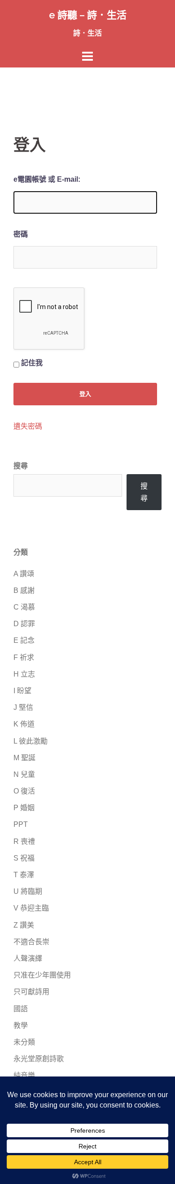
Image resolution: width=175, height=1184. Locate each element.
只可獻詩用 (31, 992)
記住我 (32, 363)
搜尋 (20, 466)
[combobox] (67, 485)
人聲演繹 (27, 958)
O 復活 (24, 791)
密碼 (20, 234)
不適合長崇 (31, 942)
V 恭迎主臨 (31, 908)
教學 (20, 1025)
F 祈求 (23, 657)
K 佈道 (24, 724)
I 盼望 (22, 691)
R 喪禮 (24, 841)
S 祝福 (24, 858)
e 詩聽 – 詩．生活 (88, 15)
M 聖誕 (24, 758)
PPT (20, 824)
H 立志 (24, 674)
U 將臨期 (27, 891)
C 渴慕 (24, 607)
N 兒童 (24, 774)
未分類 (24, 1042)
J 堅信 (23, 707)
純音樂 (24, 1075)
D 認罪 (24, 624)
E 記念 (24, 640)
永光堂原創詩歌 (38, 1059)
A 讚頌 (23, 574)
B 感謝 (24, 590)
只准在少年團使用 (42, 975)
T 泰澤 (23, 875)
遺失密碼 (27, 426)
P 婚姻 (24, 808)
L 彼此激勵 (30, 741)
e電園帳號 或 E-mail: (46, 179)
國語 (20, 1009)
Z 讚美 (23, 925)
